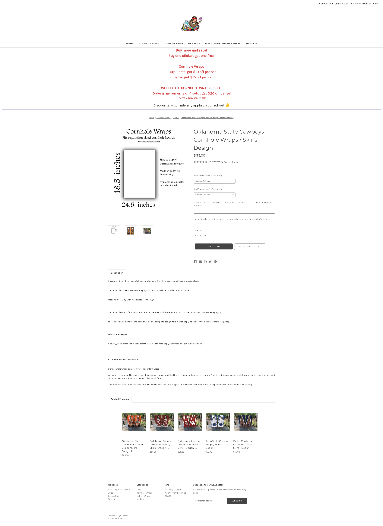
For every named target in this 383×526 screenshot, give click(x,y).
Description (117, 272)
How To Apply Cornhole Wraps (222, 43)
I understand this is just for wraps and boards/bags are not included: (232, 219)
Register (366, 3)
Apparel (130, 43)
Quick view (131, 419)
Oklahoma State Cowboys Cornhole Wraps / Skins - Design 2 (133, 446)
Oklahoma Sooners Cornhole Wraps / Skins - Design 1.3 (161, 444)
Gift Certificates (339, 3)
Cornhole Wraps (149, 43)
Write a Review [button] (231, 162)
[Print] (205, 261)
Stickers (193, 43)
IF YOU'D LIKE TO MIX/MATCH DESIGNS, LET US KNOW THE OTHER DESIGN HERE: (233, 204)
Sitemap (112, 499)
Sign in (354, 3)
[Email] (200, 261)
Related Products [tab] (120, 399)
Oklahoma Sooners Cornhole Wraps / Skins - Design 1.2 (189, 444)
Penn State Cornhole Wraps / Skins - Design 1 (217, 444)
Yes (199, 224)
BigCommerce (124, 516)
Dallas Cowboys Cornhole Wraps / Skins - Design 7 (243, 444)
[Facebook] (195, 261)
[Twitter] (210, 261)
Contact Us (251, 43)
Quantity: (198, 230)
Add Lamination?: (208, 175)
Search (323, 3)
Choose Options (134, 424)
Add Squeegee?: (208, 189)
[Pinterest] (215, 261)
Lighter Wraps (174, 43)
